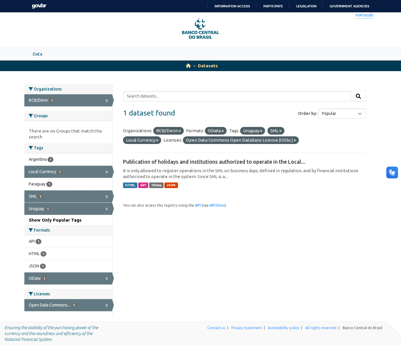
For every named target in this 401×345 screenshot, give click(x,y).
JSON (171, 185)
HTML (130, 185)
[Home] (188, 65)
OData (156, 185)
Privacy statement (246, 328)
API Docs (217, 205)
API (143, 185)
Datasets (208, 65)
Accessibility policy (283, 328)
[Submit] (358, 96)
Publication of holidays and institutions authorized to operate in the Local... (214, 162)
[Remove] (180, 131)
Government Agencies (349, 6)
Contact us (216, 328)
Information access (232, 6)
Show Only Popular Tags (55, 219)
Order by (307, 113)
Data (37, 53)
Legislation (306, 6)
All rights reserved (320, 328)
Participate (273, 6)
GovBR (39, 6)
